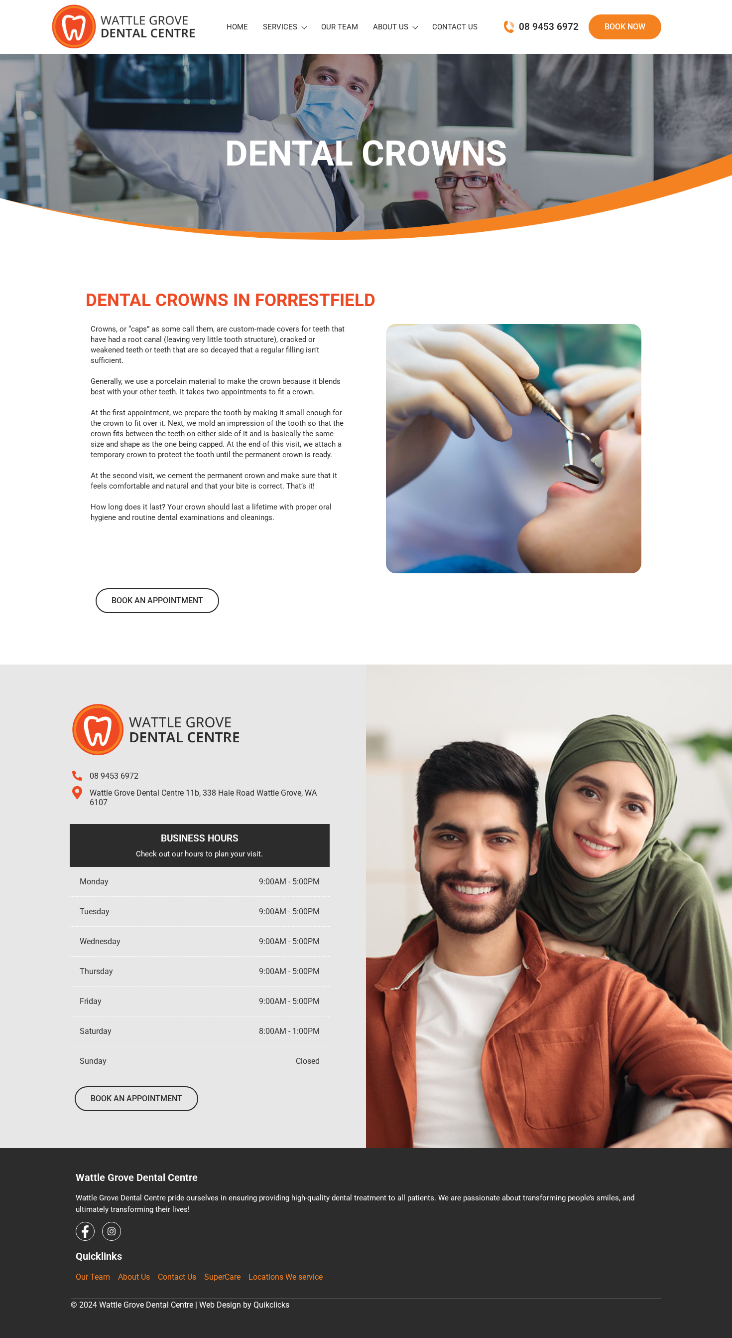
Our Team (339, 26)
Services (280, 26)
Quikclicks (271, 1305)
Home (237, 26)
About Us (390, 26)
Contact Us (455, 26)
